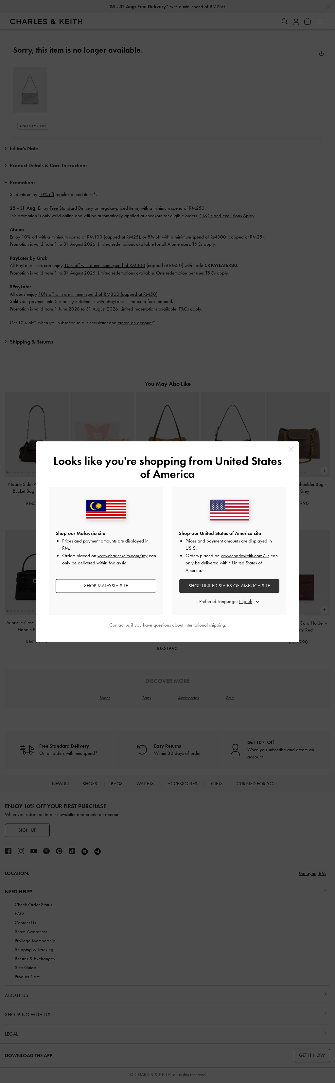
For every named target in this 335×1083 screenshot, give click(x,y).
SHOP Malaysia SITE (106, 586)
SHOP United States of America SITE (229, 586)
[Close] (291, 449)
